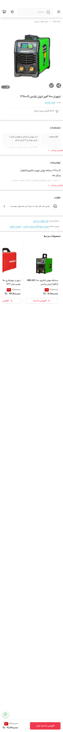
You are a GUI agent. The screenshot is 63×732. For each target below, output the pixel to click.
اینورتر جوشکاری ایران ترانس (36, 226)
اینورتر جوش (15, 226)
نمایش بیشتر (57, 150)
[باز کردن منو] (58, 11)
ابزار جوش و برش (41, 21)
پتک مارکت (56, 21)
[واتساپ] (5, 714)
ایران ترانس (50, 102)
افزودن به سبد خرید (45, 725)
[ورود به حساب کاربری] (12, 12)
